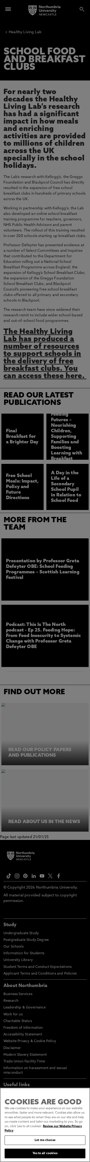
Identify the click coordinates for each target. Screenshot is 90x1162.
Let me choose (45, 1140)
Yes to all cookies (45, 1153)
